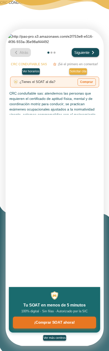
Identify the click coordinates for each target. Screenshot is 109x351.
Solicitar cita (78, 71)
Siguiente (81, 53)
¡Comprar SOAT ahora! (54, 322)
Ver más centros (55, 338)
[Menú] (100, 9)
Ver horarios (31, 71)
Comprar (86, 82)
